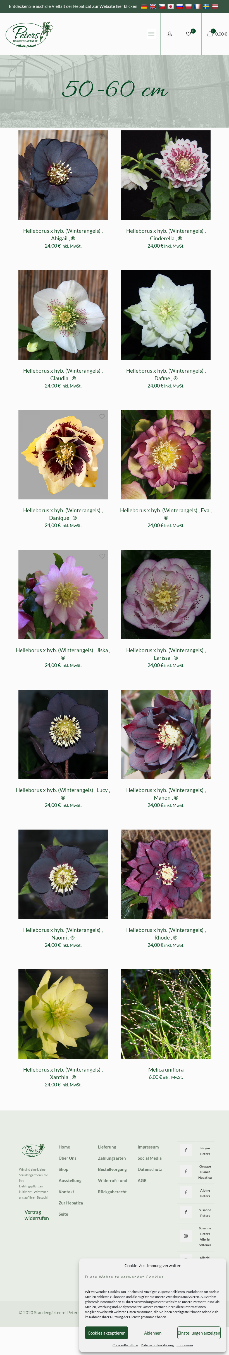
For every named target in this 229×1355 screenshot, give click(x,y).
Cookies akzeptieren (106, 1332)
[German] (144, 6)
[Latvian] (216, 6)
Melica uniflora (166, 1069)
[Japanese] (171, 6)
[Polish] (189, 6)
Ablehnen (152, 1332)
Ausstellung (70, 1180)
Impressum (184, 1345)
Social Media (150, 1158)
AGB (142, 1180)
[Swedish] (207, 6)
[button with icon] (186, 1150)
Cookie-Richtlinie (125, 1345)
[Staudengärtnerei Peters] (30, 34)
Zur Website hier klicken (114, 6)
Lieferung (107, 1146)
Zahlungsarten (112, 1158)
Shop (63, 1169)
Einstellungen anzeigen (199, 1332)
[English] (153, 6)
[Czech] (162, 6)
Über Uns (68, 1158)
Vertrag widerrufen (37, 1215)
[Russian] (180, 6)
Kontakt (66, 1191)
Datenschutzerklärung (157, 1345)
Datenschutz (150, 1169)
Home (64, 1146)
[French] (198, 6)
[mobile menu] (151, 34)
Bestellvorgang (112, 1169)
